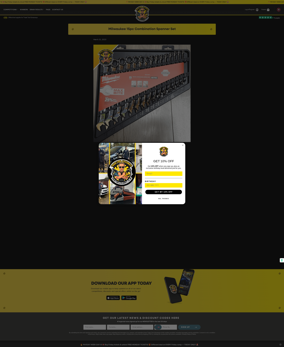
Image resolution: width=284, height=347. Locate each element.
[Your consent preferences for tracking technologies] (282, 260)
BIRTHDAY (150, 181)
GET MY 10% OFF (164, 192)
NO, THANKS (163, 198)
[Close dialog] (182, 145)
